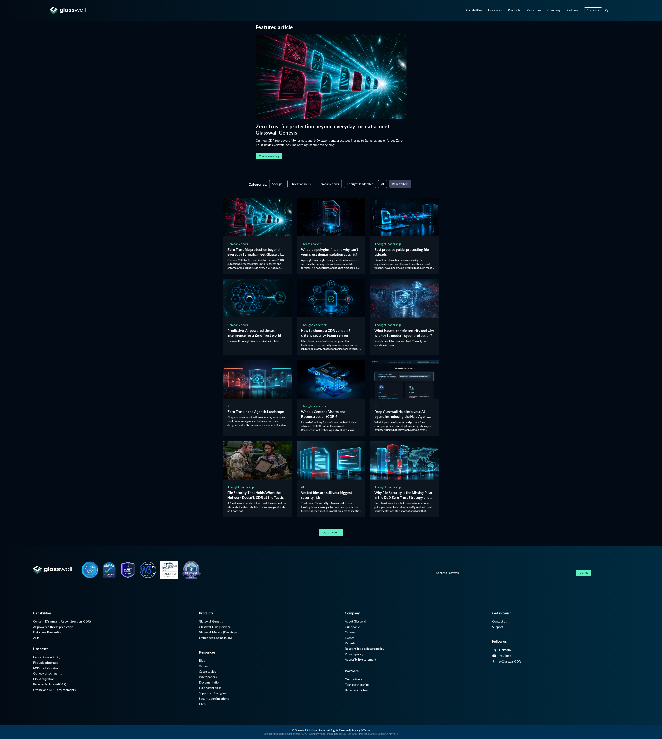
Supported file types (212, 693)
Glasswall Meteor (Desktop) (218, 632)
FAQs (203, 704)
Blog (202, 660)
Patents (350, 643)
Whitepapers (208, 677)
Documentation (209, 682)
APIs (36, 638)
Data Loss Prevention (47, 632)
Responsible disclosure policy (364, 648)
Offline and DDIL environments (54, 690)
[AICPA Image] (90, 570)
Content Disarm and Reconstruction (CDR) (62, 621)
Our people (352, 627)
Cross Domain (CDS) (46, 657)
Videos (203, 666)
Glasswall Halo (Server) (214, 627)
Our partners (353, 679)
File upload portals (45, 662)
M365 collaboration (46, 668)
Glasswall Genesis (211, 621)
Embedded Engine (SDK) (215, 638)
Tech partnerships (357, 684)
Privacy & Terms (361, 730)
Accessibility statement (360, 659)
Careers (350, 632)
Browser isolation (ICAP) (49, 684)
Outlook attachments (47, 673)
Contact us (499, 621)
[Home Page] (52, 570)
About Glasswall (355, 621)
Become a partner (357, 690)
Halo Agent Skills (210, 688)
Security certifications (214, 698)
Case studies (207, 671)
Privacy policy (354, 654)
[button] (474, 10)
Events (349, 638)
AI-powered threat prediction (53, 627)
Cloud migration (43, 679)
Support (497, 627)
